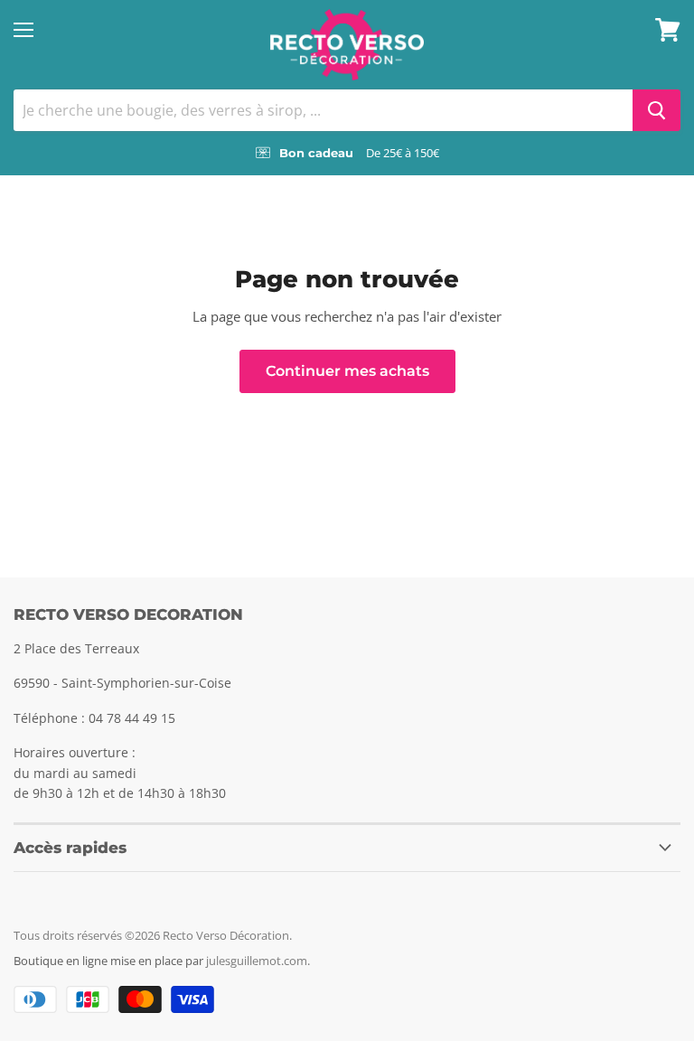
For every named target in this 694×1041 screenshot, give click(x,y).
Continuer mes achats (347, 371)
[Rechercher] (656, 110)
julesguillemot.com (256, 960)
